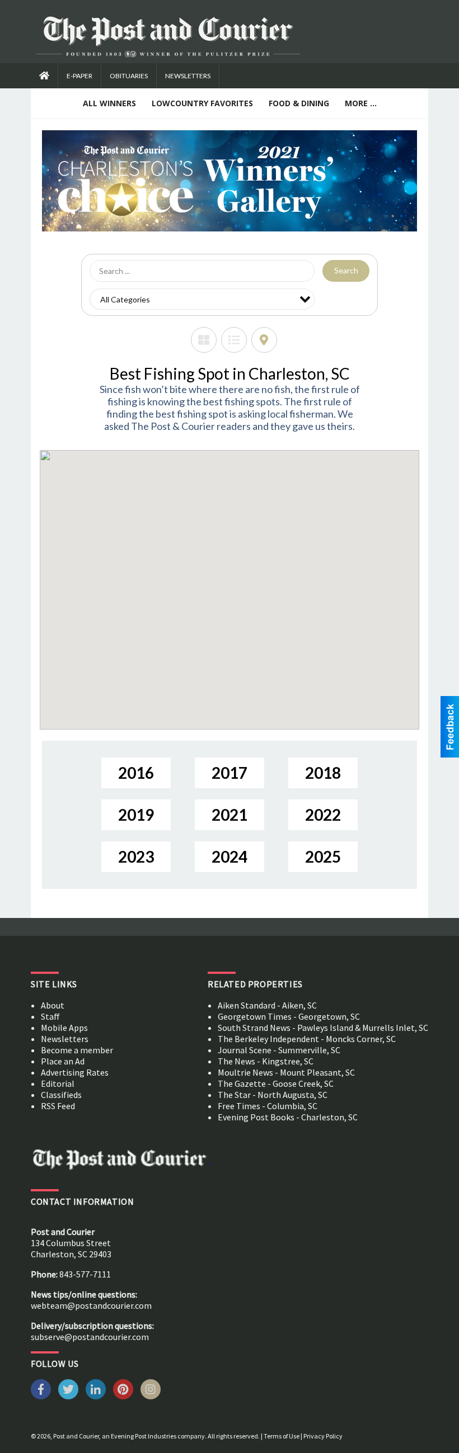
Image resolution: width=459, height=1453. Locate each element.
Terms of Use (281, 1436)
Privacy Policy (323, 1436)
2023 (136, 856)
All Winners (109, 103)
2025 (323, 856)
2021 (229, 814)
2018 (323, 772)
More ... (361, 103)
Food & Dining (299, 103)
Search (346, 270)
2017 (229, 772)
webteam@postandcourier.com (91, 1305)
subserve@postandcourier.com (90, 1336)
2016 (136, 772)
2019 (136, 814)
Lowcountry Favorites (202, 103)
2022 (323, 814)
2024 (229, 856)
